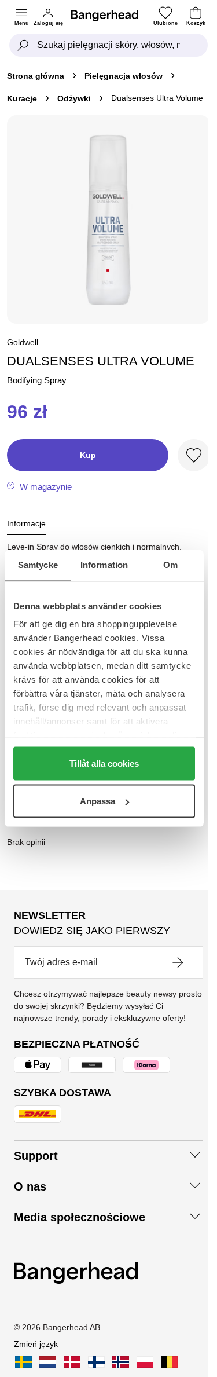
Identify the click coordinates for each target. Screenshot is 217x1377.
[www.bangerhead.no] (120, 1362)
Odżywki (74, 98)
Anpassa (97, 801)
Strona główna (35, 75)
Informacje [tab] (26, 523)
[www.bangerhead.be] (169, 1362)
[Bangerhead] (109, 15)
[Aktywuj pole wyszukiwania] (23, 45)
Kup (88, 455)
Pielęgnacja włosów (123, 75)
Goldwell (22, 342)
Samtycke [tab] (38, 565)
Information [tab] (104, 565)
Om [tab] (170, 565)
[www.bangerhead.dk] (72, 1362)
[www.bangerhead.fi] (96, 1362)
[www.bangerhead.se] (23, 1362)
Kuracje (22, 98)
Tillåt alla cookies (104, 763)
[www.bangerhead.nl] (47, 1362)
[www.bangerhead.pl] (145, 1362)
